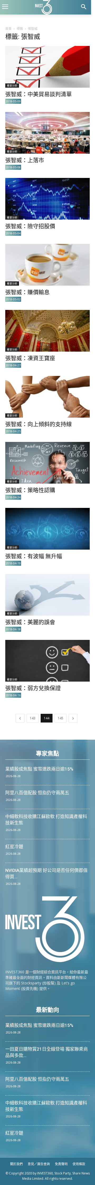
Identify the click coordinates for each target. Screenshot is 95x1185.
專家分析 (12, 85)
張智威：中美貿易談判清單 (38, 94)
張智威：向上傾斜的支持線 (38, 424)
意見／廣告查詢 (39, 1164)
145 (60, 718)
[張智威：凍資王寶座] (47, 331)
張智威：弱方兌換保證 (33, 688)
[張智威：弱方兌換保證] (47, 661)
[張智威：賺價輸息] (47, 265)
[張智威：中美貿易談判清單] (47, 67)
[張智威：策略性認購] (47, 463)
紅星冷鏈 (14, 846)
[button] (83, 7)
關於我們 (16, 1164)
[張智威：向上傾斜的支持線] (47, 397)
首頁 (8, 28)
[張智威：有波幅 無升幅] (47, 529)
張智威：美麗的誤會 (30, 622)
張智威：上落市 (24, 160)
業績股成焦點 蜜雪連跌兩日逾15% (39, 769)
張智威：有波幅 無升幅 (33, 556)
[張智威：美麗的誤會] (47, 595)
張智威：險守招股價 (30, 226)
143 (32, 718)
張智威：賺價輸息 (27, 292)
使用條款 (79, 1164)
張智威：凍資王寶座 (30, 358)
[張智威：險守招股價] (47, 199)
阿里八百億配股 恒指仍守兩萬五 (37, 792)
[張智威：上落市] (47, 133)
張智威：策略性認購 (30, 490)
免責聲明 (61, 1164)
